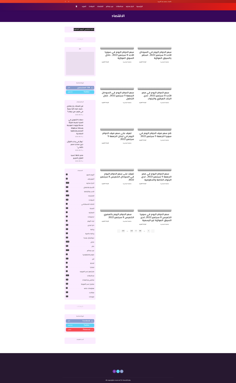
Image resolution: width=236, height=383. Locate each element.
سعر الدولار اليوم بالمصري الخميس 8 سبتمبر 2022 (119, 216)
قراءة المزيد (142, 62)
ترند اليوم (90, 221)
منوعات (91, 297)
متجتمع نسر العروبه (87, 271)
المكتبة (91, 212)
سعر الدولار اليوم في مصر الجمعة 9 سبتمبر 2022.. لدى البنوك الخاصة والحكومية (156, 177)
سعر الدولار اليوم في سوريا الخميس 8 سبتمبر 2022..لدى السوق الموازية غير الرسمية (155, 217)
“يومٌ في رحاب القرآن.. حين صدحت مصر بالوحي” (74, 144)
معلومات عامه (89, 288)
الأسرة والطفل (89, 187)
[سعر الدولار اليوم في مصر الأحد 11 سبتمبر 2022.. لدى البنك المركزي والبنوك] (154, 78)
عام (93, 246)
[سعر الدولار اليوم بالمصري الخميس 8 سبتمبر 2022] (117, 200)
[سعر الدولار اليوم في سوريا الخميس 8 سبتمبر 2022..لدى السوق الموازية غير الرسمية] (154, 200)
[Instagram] (65, 1)
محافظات (90, 276)
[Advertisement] (80, 63)
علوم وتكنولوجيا (88, 255)
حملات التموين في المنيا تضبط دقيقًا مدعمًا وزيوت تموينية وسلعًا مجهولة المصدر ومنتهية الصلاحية (75, 126)
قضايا (92, 267)
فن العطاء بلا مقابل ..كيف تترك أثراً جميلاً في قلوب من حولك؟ (75, 109)
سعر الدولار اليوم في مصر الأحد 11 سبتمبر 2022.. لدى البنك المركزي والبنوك (156, 96)
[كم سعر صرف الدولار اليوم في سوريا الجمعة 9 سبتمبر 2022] (154, 119)
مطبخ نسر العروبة (87, 284)
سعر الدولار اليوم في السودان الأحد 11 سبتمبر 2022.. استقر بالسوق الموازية (155, 55)
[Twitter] (67, 1)
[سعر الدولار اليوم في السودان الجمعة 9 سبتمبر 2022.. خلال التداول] (117, 78)
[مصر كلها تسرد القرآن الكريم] (89, 158)
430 (123, 231)
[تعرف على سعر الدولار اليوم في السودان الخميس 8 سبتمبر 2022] (117, 159)
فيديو (92, 263)
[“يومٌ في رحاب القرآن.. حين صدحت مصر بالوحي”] (89, 146)
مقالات (91, 292)
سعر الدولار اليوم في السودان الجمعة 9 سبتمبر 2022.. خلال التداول (118, 96)
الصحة (92, 208)
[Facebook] (69, 1)
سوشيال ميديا (89, 238)
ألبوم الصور (90, 175)
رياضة (92, 229)
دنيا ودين (91, 225)
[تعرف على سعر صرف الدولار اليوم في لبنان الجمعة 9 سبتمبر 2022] (117, 119)
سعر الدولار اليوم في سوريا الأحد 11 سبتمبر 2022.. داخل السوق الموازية (119, 55)
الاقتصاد (91, 196)
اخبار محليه (90, 183)
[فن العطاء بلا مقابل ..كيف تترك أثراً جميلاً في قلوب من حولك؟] (89, 110)
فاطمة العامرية (164, 62)
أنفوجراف (91, 179)
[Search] (66, 6)
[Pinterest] (80, 330)
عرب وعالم (90, 250)
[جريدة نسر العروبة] (160, 6)
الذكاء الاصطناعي (87, 204)
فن (93, 259)
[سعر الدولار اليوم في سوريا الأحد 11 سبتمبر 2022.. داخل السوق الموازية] (117, 38)
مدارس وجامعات (88, 280)
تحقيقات (91, 217)
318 (140, 231)
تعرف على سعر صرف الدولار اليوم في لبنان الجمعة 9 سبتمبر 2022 (118, 136)
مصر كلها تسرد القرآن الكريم (77, 157)
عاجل (92, 242)
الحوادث (91, 200)
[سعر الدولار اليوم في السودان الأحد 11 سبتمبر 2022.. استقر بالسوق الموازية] (154, 38)
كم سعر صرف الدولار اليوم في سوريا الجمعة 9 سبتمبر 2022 (155, 135)
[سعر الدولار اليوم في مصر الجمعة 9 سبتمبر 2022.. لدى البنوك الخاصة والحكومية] (154, 159)
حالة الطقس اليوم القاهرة (84, 29)
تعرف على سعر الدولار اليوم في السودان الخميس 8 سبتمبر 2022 (117, 177)
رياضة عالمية (89, 234)
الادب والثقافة (89, 191)
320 (131, 231)
